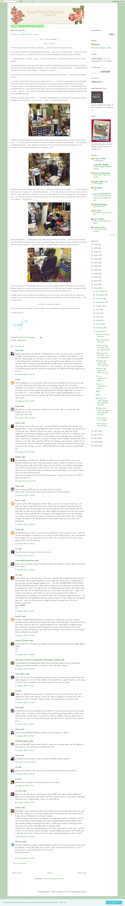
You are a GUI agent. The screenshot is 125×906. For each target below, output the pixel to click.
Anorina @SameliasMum (24, 561)
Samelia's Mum (99, 227)
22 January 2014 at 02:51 (25, 774)
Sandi (17, 530)
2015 (96, 285)
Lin (16, 767)
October (99, 299)
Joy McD (18, 791)
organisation (21, 340)
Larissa (18, 423)
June (98, 313)
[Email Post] (40, 337)
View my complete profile (101, 48)
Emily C (18, 500)
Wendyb (96, 45)
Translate (108, 61)
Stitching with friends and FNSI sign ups (102, 363)
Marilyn (18, 457)
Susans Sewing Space (101, 173)
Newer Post (16, 873)
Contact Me (39, 26)
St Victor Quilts (99, 159)
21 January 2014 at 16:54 (24, 724)
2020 (96, 266)
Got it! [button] (114, 902)
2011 (96, 438)
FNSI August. (98, 183)
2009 (96, 446)
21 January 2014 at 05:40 (25, 544)
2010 (96, 442)
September (100, 302)
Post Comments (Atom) (54, 879)
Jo (16, 779)
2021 (96, 263)
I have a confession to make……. (102, 378)
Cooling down (98, 160)
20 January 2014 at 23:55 (25, 495)
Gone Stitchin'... (99, 219)
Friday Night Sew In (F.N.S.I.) (26, 26)
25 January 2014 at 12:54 (25, 858)
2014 (96, 288)
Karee (17, 755)
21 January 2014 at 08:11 (24, 611)
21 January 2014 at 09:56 (25, 669)
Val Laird (96, 211)
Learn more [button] (63, 902)
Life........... (96, 189)
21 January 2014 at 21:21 (24, 750)
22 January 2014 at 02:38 (25, 762)
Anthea (18, 808)
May (98, 317)
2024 (96, 252)
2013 (96, 431)
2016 (96, 281)
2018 (96, 274)
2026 (96, 244)
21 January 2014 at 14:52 (24, 686)
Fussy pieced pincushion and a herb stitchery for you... (102, 198)
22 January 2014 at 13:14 (24, 786)
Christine (18, 842)
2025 (96, 248)
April (98, 320)
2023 (96, 255)
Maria (17, 486)
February (100, 328)
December (100, 291)
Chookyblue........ (99, 188)
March (99, 324)
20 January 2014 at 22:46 (25, 418)
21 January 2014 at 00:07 (25, 524)
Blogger (84, 892)
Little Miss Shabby (100, 165)
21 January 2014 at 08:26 (25, 655)
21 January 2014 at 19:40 (24, 736)
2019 (96, 270)
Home (13, 26)
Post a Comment (19, 863)
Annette (18, 616)
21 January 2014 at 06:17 (24, 555)
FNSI (98, 392)
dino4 (68, 892)
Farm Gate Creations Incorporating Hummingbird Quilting (37, 660)
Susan (17, 406)
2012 (96, 435)
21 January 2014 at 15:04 (24, 702)
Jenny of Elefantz (22, 640)
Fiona (17, 708)
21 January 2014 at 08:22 (25, 635)
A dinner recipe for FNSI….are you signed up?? (103, 348)
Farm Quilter (20, 674)
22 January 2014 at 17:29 (24, 803)
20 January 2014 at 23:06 (25, 481)
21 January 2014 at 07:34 (25, 570)
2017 (96, 277)
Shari (17, 350)
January (99, 331)
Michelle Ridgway (22, 741)
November (100, 295)
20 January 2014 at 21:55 (25, 374)
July (98, 310)
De (16, 549)
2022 (96, 259)
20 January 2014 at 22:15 (25, 401)
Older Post (82, 873)
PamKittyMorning (100, 204)
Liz (16, 691)
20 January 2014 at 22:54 (25, 452)
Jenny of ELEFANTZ (101, 194)
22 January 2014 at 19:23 (25, 837)
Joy (16, 575)
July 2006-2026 (99, 206)
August (99, 306)
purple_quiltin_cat (100, 182)
